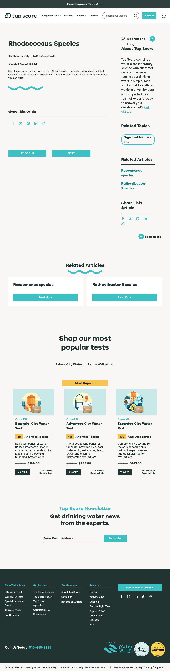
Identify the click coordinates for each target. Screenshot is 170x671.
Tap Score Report (42, 596)
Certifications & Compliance (41, 611)
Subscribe (115, 538)
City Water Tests (14, 592)
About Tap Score (70, 592)
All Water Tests (13, 610)
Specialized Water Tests (14, 603)
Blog (92, 624)
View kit (22, 471)
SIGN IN (149, 15)
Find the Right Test (100, 606)
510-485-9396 (40, 647)
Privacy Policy (33, 667)
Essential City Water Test (32, 426)
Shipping (94, 601)
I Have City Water (69, 364)
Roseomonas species (131, 173)
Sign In (93, 592)
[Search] (135, 16)
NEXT (71, 153)
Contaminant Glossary (96, 617)
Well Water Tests (14, 596)
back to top (150, 237)
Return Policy (49, 667)
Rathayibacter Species (133, 186)
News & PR (67, 596)
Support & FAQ (98, 611)
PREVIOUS (27, 153)
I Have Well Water (101, 364)
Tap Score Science (43, 592)
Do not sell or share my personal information (82, 667)
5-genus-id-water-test (137, 139)
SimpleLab (159, 667)
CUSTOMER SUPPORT (139, 587)
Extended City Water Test (135, 426)
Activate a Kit (97, 596)
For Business (12, 615)
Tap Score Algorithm (38, 603)
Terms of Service (13, 667)
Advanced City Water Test (84, 426)
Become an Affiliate (71, 601)
